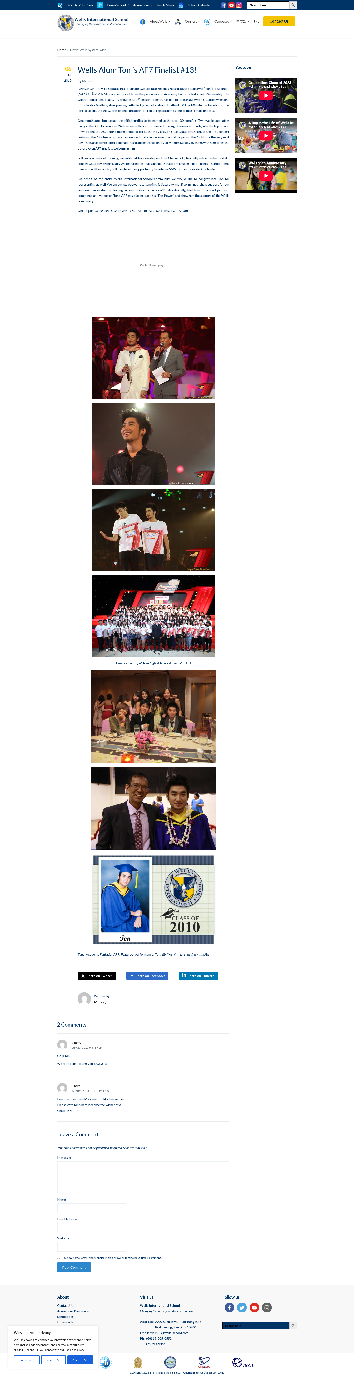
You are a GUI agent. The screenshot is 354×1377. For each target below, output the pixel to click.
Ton (157, 954)
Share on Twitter (99, 976)
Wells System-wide (92, 50)
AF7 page (128, 195)
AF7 (116, 954)
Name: (62, 1199)
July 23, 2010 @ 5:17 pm (87, 1047)
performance (144, 954)
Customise (27, 1360)
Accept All (80, 1360)
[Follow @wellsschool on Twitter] (241, 1308)
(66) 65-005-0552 (159, 1338)
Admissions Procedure (73, 1311)
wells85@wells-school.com (169, 1333)
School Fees (65, 1316)
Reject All (53, 1360)
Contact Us (279, 21)
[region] (53, 1347)
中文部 (241, 21)
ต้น (176, 954)
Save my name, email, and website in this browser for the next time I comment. (112, 1257)
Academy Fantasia (177, 94)
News (74, 50)
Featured (127, 954)
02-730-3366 (155, 1344)
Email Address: (67, 1219)
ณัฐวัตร (167, 954)
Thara (76, 1086)
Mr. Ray (87, 81)
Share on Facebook (150, 976)
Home (61, 50)
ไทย (256, 21)
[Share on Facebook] (228, 1308)
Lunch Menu (165, 5)
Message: (64, 1157)
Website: (63, 1238)
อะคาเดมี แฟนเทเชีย (194, 954)
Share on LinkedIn (201, 976)
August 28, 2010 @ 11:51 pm (90, 1091)
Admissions (141, 5)
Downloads (65, 1322)
